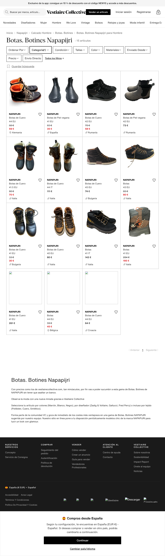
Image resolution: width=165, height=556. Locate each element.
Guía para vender (81, 459)
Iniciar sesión (124, 12)
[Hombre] (63, 22)
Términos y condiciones (17, 499)
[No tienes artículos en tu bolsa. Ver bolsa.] (158, 12)
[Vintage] (92, 22)
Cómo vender (79, 450)
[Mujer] (49, 22)
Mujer (43, 22)
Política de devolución (47, 464)
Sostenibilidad (141, 457)
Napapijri (22, 33)
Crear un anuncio (81, 454)
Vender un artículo (98, 12)
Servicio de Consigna (16, 457)
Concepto (10, 452)
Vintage (85, 22)
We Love (71, 22)
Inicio (9, 33)
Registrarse (144, 12)
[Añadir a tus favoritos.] (40, 114)
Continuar (82, 540)
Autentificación (49, 458)
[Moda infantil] (147, 22)
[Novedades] (18, 22)
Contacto (108, 457)
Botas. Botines (64, 33)
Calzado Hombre (41, 33)
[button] (158, 12)
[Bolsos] (105, 22)
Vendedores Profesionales (79, 465)
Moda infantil (137, 22)
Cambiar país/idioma (82, 549)
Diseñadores (28, 22)
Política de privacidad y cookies (21, 504)
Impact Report (141, 462)
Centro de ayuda (111, 452)
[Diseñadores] (38, 22)
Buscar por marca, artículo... (25, 12)
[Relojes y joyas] (127, 22)
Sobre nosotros (142, 452)
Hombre (56, 22)
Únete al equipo (142, 466)
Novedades (9, 22)
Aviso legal (26, 494)
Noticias (138, 471)
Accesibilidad (11, 494)
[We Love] (78, 22)
